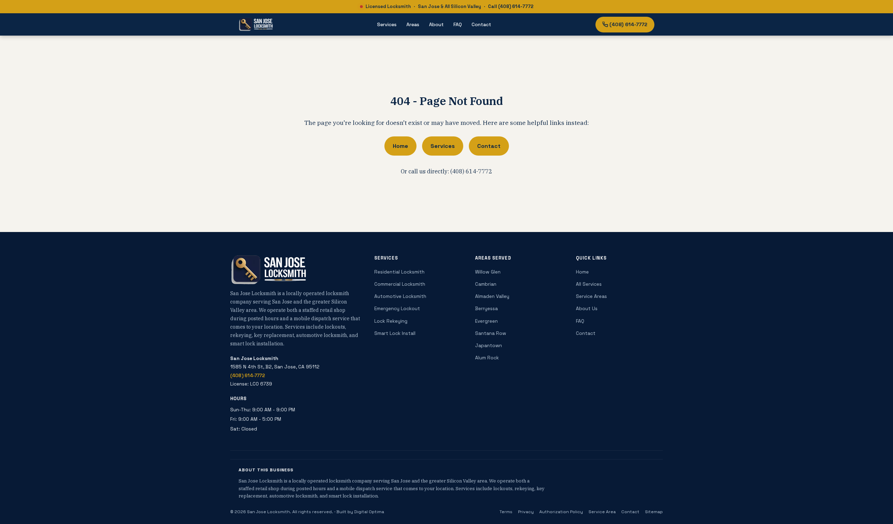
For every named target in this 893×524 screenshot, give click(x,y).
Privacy (526, 512)
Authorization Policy (561, 512)
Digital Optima (369, 512)
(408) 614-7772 (628, 24)
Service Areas (591, 296)
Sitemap (654, 512)
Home (400, 146)
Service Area (602, 512)
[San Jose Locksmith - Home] (256, 24)
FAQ (457, 24)
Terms (506, 512)
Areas (412, 24)
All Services (589, 284)
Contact (481, 24)
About (436, 24)
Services (387, 24)
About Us (587, 309)
